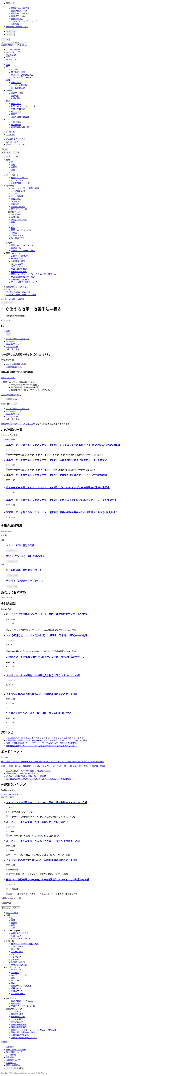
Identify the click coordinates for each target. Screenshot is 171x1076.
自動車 (9, 90)
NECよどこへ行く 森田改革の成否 (25, 556)
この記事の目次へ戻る (11, 395)
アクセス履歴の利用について (24, 282)
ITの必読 (15, 69)
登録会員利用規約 (19, 269)
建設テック (16, 114)
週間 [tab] (12, 797)
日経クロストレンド (20, 13)
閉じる (4, 149)
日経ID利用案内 (13, 1065)
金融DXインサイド (19, 178)
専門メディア (12, 57)
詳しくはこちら (8, 378)
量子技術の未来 (18, 72)
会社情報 (15, 24)
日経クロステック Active (22, 245)
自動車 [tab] (11, 794)
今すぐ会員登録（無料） (17, 364)
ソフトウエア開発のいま (22, 75)
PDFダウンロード (19, 220)
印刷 (8, 331)
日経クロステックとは (21, 230)
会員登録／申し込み (20, 279)
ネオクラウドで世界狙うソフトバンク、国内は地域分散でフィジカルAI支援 (46, 614)
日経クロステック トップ (17, 287)
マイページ (11, 60)
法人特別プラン (18, 238)
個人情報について (14, 1052)
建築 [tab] (16, 794)
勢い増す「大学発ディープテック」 (25, 580)
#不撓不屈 (10, 132)
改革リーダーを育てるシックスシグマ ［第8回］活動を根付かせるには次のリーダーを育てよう (58, 460)
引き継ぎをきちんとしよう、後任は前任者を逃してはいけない (39, 712)
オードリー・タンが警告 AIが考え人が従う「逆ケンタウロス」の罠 (43, 675)
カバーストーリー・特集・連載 (25, 188)
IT (7, 67)
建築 (8, 101)
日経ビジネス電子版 (20, 8)
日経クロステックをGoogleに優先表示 (18, 424)
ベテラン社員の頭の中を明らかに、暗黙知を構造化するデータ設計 (41, 694)
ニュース (15, 193)
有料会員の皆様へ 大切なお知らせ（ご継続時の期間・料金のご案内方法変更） (41, 746)
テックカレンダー (19, 191)
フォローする (7, 302)
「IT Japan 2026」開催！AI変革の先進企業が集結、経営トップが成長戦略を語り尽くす (45, 738)
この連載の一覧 (8, 439)
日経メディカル (18, 16)
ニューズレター (13, 49)
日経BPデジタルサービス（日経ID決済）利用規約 (33, 274)
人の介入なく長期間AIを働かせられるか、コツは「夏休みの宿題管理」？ (45, 656)
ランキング (11, 55)
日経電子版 (16, 248)
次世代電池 (16, 98)
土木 (8, 119)
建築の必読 (16, 104)
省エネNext (16, 111)
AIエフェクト (17, 180)
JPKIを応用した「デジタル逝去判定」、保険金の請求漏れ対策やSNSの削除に (48, 635)
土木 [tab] (21, 794)
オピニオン (16, 199)
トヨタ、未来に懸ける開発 (20, 545)
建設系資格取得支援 (20, 117)
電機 (8, 80)
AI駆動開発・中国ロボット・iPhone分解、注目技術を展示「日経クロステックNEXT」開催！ (47, 740)
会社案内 (10, 1047)
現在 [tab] (3, 797)
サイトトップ (12, 157)
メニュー (5, 39)
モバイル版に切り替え (15, 1068)
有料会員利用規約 (19, 272)
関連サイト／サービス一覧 (23, 251)
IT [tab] (2, 794)
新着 (8, 65)
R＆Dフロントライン (20, 183)
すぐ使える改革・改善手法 (18, 292)
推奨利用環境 (17, 258)
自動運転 (15, 96)
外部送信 (10, 1057)
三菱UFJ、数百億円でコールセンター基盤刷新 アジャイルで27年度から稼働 (47, 879)
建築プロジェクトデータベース (25, 106)
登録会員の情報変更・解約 (23, 277)
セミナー (15, 225)
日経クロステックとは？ (17, 27)
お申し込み (11, 31)
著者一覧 (15, 217)
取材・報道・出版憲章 (16, 1049)
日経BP (9, 3)
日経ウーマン (17, 19)
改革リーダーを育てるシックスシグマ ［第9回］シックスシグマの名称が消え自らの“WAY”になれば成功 (63, 445)
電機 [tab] (5, 794)
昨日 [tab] (8, 797)
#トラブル (10, 134)
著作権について (13, 1060)
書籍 (13, 222)
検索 (13, 228)
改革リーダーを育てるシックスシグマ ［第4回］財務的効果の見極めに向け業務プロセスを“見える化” (61, 512)
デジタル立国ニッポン (21, 77)
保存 (8, 334)
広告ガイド (11, 1063)
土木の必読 (16, 122)
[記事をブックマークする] (7, 495)
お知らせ (15, 204)
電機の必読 (16, 83)
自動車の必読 (17, 93)
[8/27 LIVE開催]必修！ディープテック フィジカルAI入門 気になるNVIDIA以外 (42, 743)
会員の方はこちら (14, 367)
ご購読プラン (17, 235)
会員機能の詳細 (18, 261)
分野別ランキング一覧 (11, 898)
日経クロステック (19, 11)
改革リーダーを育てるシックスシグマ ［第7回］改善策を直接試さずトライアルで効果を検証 (56, 475)
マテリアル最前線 (19, 85)
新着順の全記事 (18, 207)
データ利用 (11, 1055)
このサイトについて (20, 256)
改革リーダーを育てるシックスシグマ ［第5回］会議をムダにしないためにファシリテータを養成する (61, 500)
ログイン (10, 34)
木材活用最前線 (18, 109)
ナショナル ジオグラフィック (24, 21)
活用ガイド (16, 233)
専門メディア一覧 (19, 209)
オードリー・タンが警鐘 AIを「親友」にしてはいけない (37, 822)
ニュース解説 (17, 196)
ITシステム (11, 289)
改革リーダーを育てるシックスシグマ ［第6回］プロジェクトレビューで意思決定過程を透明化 (58, 487)
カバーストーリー (14, 52)
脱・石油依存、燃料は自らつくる (24, 570)
